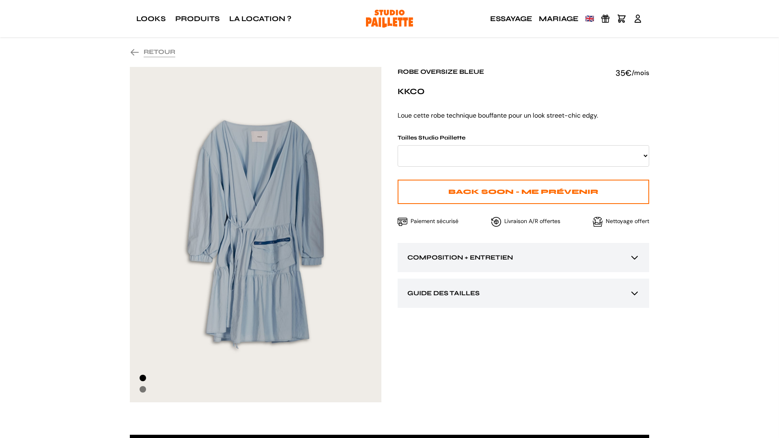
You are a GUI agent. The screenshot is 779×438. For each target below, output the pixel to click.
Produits (197, 18)
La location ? (260, 18)
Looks (151, 18)
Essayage (511, 18)
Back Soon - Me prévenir (523, 191)
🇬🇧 (589, 18)
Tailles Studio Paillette (431, 137)
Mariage (559, 18)
